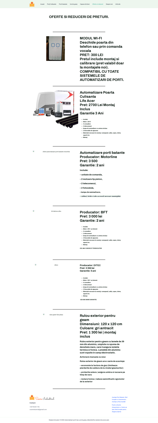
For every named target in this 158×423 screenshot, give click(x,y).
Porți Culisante (51, 4)
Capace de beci (85, 4)
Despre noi (109, 4)
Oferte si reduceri (97, 4)
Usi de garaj (73, 4)
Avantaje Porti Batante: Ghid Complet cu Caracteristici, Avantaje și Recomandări (119, 399)
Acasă (42, 4)
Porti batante (63, 4)
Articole (117, 4)
